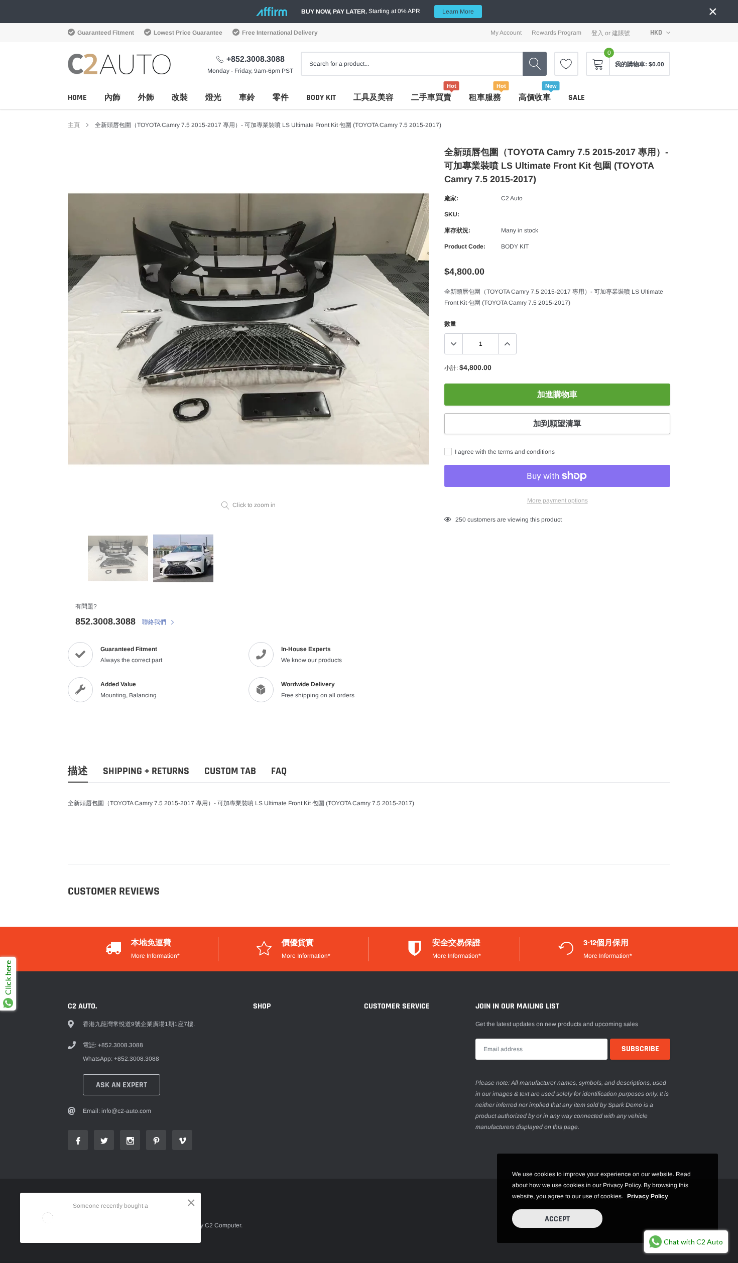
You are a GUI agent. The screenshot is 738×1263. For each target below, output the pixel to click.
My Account (506, 33)
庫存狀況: (457, 230)
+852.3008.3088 (255, 59)
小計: (451, 367)
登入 (597, 33)
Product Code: (464, 246)
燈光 (213, 97)
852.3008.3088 (105, 621)
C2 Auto (512, 198)
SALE (576, 97)
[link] (566, 64)
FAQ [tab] (279, 771)
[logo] (119, 64)
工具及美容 (373, 97)
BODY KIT (321, 97)
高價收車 (535, 97)
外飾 (146, 97)
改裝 (180, 97)
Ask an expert (121, 1085)
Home (77, 97)
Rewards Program (556, 33)
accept (557, 1219)
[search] (535, 64)
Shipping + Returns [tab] (146, 771)
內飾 (112, 97)
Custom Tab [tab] (230, 771)
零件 (281, 97)
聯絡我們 (155, 621)
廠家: (451, 198)
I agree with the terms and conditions (504, 451)
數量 (450, 323)
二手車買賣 (431, 97)
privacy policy (647, 1196)
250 (460, 519)
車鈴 (247, 97)
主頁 (74, 125)
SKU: (451, 214)
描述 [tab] (78, 771)
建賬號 (621, 33)
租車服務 (485, 97)
